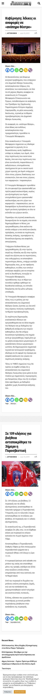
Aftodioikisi (12, 33)
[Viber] (30, 70)
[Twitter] (12, 70)
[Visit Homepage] (20, 3)
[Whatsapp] (17, 70)
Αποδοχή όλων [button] (19, 692)
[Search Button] (39, 3)
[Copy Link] (26, 70)
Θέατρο (13, 403)
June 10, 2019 (24, 33)
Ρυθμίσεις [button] (7, 692)
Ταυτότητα (6, 668)
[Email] (21, 70)
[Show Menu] (3, 3)
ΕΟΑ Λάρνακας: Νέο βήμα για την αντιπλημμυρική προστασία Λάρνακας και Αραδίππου (18, 654)
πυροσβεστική (15, 622)
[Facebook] (7, 70)
